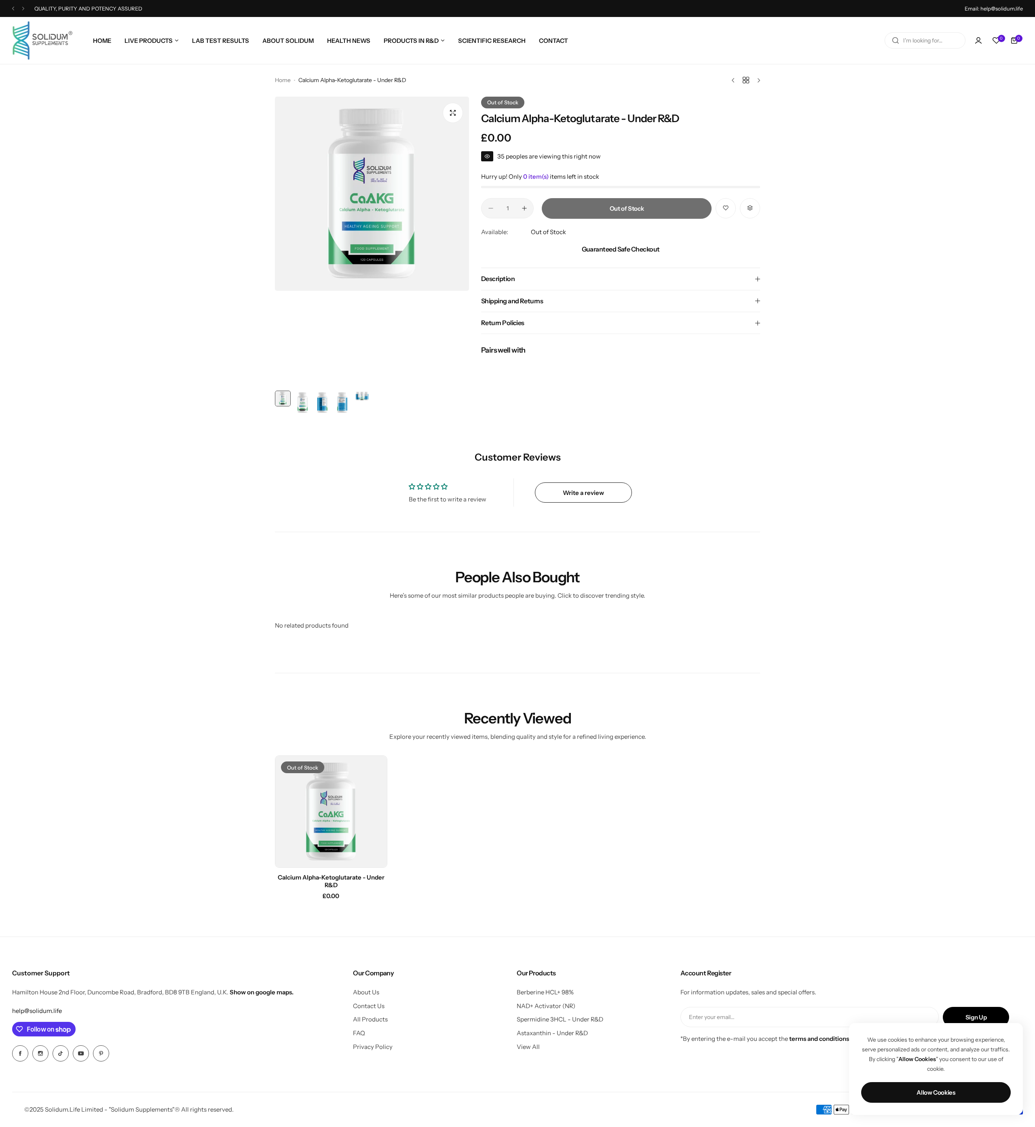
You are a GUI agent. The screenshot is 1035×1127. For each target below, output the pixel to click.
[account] (978, 40)
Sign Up (975, 1017)
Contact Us (368, 1006)
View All (528, 1047)
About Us (366, 992)
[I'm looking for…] (895, 40)
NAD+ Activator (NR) (546, 1006)
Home (283, 80)
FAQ (359, 1033)
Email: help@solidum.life (994, 8)
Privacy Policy (373, 1047)
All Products (370, 1019)
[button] (13, 9)
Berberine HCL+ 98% (545, 992)
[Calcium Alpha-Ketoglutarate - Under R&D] (331, 811)
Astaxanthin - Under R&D (552, 1033)
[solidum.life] (42, 40)
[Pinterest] (101, 1053)
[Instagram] (40, 1053)
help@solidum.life (37, 1011)
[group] (372, 194)
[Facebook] (20, 1053)
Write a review (583, 493)
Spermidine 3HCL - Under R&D (560, 1019)
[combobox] (925, 40)
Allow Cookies (936, 1092)
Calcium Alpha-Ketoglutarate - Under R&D (331, 881)
